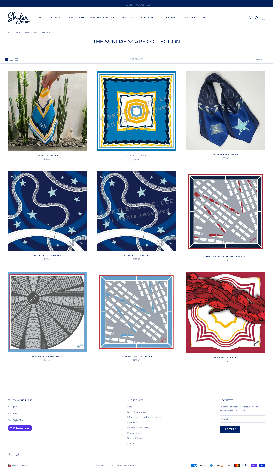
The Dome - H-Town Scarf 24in (47, 356)
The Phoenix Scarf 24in (226, 357)
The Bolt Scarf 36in (136, 156)
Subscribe (230, 429)
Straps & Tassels (169, 17)
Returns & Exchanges (137, 427)
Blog (204, 17)
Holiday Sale (56, 17)
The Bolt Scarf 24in (47, 155)
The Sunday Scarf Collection (37, 32)
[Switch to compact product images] (16, 59)
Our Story (189, 17)
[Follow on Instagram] (17, 454)
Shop (18, 32)
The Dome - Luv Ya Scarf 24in (136, 356)
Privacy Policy (134, 433)
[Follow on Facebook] (9, 454)
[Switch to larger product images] (6, 59)
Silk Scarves (146, 17)
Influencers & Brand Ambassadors (144, 417)
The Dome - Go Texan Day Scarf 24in (225, 256)
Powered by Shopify (124, 465)
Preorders (132, 422)
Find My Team (76, 17)
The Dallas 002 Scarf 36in (136, 255)
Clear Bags (127, 17)
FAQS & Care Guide (137, 411)
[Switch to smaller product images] (11, 59)
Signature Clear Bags (102, 17)
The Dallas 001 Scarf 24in (226, 154)
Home (39, 17)
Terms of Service (135, 438)
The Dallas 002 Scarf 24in (47, 255)
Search (130, 443)
